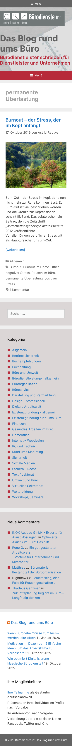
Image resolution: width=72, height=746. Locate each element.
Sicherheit (19, 457)
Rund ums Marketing (27, 452)
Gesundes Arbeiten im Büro (32, 429)
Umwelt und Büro (25, 480)
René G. (18, 547)
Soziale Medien (23, 463)
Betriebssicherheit (25, 356)
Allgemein (17, 261)
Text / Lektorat (23, 474)
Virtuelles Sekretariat (27, 486)
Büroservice (21, 390)
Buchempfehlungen (26, 361)
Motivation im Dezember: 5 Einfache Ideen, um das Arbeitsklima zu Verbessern (34, 648)
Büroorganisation (24, 384)
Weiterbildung (22, 491)
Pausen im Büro (43, 273)
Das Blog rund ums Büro (32, 622)
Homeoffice (20, 435)
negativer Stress (18, 273)
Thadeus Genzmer (26, 588)
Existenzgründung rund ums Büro (36, 418)
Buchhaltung (21, 367)
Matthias (18, 567)
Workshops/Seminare (28, 497)
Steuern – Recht (24, 469)
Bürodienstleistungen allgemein (35, 378)
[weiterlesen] (15, 250)
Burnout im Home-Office (41, 267)
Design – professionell (28, 401)
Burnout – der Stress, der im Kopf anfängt (33, 122)
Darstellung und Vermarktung (34, 395)
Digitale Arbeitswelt (26, 406)
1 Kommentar (19, 290)
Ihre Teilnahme (18, 692)
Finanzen (19, 424)
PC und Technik (23, 446)
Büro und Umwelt (25, 372)
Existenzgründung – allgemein (34, 412)
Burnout (15, 267)
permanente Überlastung (24, 278)
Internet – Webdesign (28, 440)
